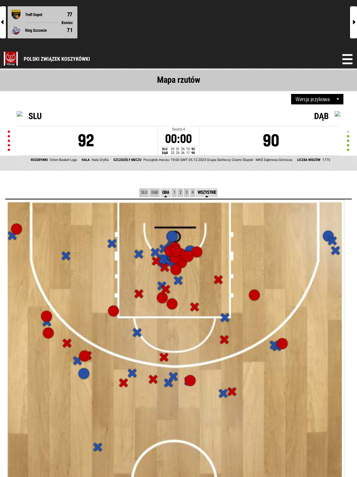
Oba (165, 192)
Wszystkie (207, 192)
